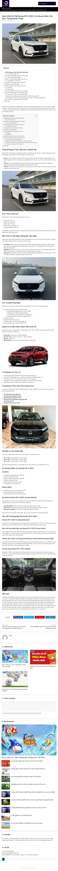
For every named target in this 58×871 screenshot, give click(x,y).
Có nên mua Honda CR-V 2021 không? (17, 99)
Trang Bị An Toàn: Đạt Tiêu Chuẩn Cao (15, 82)
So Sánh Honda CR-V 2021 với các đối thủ (16, 91)
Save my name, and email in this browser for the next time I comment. (22, 713)
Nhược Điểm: (10, 89)
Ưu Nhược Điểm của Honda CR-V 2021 (15, 86)
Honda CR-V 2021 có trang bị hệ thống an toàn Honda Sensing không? (26, 97)
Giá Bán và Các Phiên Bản (12, 84)
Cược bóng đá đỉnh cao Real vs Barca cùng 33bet (26, 776)
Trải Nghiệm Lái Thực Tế (13, 80)
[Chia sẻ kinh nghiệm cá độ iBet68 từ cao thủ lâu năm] (5, 825)
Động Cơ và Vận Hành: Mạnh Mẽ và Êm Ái (16, 79)
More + (52, 617)
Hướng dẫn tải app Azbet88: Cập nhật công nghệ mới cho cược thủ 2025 (33, 792)
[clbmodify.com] (5, 3)
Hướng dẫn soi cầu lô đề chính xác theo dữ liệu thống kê (28, 768)
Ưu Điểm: (9, 87)
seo (10, 635)
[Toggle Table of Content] (35, 116)
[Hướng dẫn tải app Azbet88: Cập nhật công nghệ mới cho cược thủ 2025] (5, 794)
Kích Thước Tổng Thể (13, 74)
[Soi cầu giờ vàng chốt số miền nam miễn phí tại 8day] (43, 657)
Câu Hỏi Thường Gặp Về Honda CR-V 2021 (16, 92)
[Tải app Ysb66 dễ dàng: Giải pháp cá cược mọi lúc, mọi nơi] (5, 810)
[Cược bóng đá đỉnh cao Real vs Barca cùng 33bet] (5, 779)
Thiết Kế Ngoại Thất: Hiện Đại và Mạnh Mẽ (16, 72)
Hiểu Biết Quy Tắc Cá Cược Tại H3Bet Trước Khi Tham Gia (28, 784)
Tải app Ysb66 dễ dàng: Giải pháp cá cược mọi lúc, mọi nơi (28, 807)
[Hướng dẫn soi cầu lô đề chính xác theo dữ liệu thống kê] (15, 679)
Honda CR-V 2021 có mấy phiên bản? (17, 94)
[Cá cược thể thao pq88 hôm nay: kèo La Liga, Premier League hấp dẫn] (5, 802)
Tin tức (4, 651)
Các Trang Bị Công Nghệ (13, 77)
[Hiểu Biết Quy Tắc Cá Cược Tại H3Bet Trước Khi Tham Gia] (5, 786)
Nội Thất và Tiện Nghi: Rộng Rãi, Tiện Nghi (16, 75)
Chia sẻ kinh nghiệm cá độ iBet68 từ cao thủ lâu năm (27, 823)
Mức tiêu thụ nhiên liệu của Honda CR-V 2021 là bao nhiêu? (23, 96)
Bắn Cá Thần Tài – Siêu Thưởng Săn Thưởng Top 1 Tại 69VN (23, 757)
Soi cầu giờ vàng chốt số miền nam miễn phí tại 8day (27, 761)
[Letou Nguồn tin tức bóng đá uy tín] (5, 817)
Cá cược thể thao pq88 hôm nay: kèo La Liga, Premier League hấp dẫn (32, 800)
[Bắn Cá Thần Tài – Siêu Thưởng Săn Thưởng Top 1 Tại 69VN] (15, 656)
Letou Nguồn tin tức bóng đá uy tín (21, 815)
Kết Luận (7, 101)
